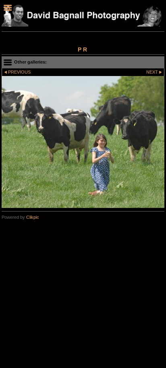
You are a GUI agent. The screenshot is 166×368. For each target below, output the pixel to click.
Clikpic (32, 217)
